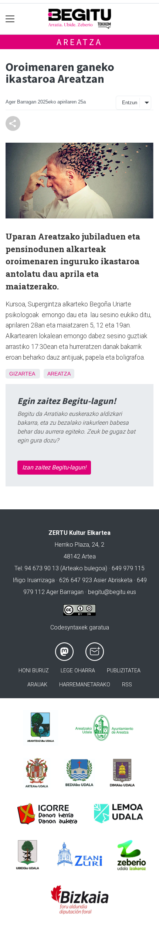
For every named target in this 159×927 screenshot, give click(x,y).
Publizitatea (124, 671)
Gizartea (22, 374)
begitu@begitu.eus (112, 591)
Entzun (129, 102)
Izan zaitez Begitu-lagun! (54, 467)
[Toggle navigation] (10, 19)
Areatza (79, 42)
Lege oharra (78, 671)
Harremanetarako (84, 685)
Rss (127, 685)
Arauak (37, 685)
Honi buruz (33, 671)
